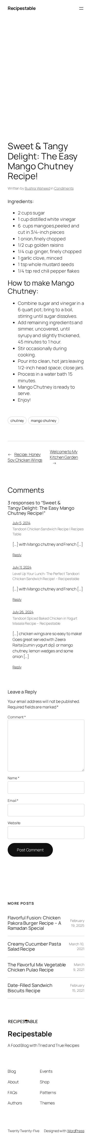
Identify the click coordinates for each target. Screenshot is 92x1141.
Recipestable (22, 8)
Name (13, 777)
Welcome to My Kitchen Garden (64, 454)
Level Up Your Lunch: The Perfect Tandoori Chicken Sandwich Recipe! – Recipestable (46, 576)
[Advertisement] (46, 80)
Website (14, 822)
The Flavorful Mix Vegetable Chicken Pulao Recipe (37, 967)
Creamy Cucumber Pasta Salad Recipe (34, 946)
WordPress (75, 1130)
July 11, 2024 (22, 567)
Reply (17, 554)
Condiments (64, 188)
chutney (17, 420)
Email (13, 800)
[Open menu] (81, 8)
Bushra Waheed (37, 188)
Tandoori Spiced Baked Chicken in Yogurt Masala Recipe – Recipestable (45, 621)
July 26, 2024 (23, 611)
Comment (17, 717)
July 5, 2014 (21, 522)
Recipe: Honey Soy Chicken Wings (25, 457)
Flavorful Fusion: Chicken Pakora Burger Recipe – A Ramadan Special (34, 923)
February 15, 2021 (77, 988)
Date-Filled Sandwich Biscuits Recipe (30, 988)
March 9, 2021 (78, 967)
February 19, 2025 (77, 923)
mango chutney (43, 420)
